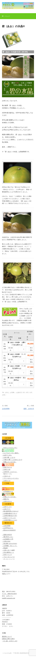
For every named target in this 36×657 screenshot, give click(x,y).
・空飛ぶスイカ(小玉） (9, 462)
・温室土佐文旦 (7, 534)
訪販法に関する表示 (8, 638)
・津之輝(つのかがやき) (9, 543)
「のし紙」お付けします (9, 641)
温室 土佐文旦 (29, 408)
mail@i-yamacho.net (8, 598)
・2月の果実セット (8, 552)
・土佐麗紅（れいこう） (9, 545)
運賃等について (7, 636)
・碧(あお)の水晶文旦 (9, 530)
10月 (27, 392)
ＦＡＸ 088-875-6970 (9, 593)
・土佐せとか (6, 480)
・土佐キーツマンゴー (9, 518)
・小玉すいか (6, 476)
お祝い (4, 395)
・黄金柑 (5, 548)
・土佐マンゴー (7, 507)
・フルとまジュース (8, 557)
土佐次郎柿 (6, 408)
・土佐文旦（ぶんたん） (9, 471)
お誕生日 (19, 392)
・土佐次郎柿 (6, 526)
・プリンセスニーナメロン (10, 478)
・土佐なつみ (6, 469)
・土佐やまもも (7, 501)
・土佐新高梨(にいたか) (9, 520)
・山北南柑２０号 (7, 539)
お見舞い (12, 392)
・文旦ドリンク (7, 554)
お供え (7, 392)
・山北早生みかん (7, 528)
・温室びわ (5, 499)
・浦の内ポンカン (7, 537)
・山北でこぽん (7, 455)
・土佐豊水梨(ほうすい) (9, 513)
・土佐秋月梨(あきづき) (9, 515)
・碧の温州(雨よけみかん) (10, 511)
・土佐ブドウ (6, 509)
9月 (24, 392)
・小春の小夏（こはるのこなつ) (12, 459)
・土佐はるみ (6, 541)
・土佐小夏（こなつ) (8, 457)
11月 (30, 392)
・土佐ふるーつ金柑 (8, 550)
